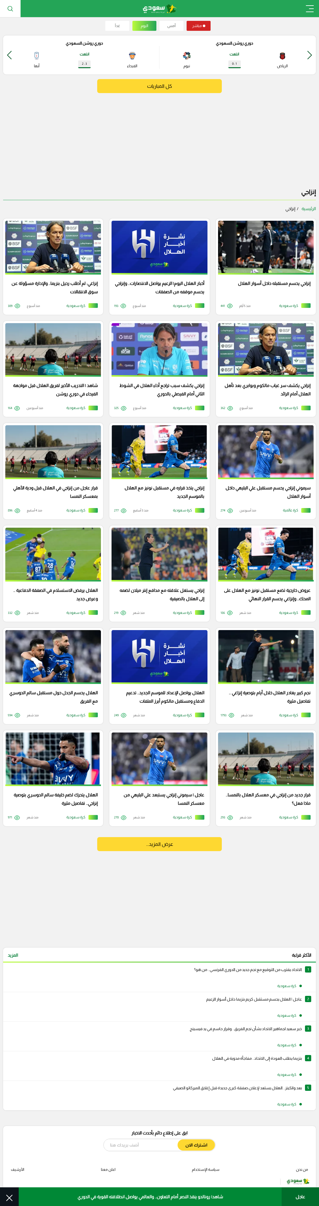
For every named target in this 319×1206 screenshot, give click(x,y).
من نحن (302, 1169)
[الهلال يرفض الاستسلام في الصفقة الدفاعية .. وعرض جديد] (51, 573)
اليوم (144, 26)
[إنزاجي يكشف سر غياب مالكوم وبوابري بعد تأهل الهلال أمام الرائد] (264, 369)
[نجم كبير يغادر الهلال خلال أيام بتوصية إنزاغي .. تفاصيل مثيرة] (264, 676)
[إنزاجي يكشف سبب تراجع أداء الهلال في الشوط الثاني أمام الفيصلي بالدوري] (157, 369)
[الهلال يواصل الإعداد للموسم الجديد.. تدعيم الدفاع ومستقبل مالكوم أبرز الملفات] (157, 676)
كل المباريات (159, 86)
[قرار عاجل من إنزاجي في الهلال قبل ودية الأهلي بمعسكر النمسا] (51, 471)
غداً (117, 26)
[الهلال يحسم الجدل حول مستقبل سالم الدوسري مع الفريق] (51, 676)
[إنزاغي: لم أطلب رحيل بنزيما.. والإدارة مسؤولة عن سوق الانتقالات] (51, 267)
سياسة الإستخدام (205, 1169)
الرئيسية (309, 208)
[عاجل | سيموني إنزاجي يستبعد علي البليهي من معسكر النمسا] (157, 778)
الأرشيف (17, 1169)
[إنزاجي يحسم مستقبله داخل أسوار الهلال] (264, 267)
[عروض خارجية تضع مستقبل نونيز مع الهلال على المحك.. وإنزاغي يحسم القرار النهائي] (264, 573)
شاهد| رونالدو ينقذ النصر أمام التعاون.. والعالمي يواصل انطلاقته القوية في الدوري (150, 1196)
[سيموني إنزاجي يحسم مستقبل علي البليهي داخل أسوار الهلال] (264, 471)
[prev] (309, 54)
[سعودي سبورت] (159, 8)
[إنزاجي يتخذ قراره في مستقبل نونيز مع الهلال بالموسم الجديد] (157, 471)
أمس (171, 26)
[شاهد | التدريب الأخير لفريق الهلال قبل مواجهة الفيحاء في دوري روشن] (51, 369)
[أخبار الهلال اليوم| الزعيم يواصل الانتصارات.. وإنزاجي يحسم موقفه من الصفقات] (157, 267)
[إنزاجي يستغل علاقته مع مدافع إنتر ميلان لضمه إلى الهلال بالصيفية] (157, 573)
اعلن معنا (108, 1169)
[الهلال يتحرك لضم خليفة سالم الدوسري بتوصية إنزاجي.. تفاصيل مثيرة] (51, 778)
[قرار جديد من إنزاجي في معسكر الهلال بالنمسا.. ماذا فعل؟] (264, 778)
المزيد (13, 955)
